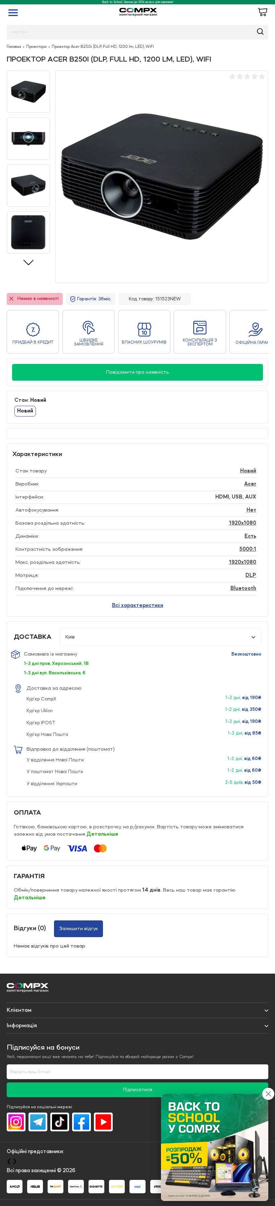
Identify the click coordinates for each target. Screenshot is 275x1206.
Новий (248, 471)
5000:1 (247, 549)
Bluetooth (243, 588)
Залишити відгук (78, 928)
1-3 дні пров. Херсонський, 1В (56, 663)
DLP (250, 575)
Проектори (36, 47)
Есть (250, 536)
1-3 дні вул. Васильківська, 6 (55, 673)
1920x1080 (242, 523)
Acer (250, 484)
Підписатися (137, 1089)
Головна (14, 47)
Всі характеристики (137, 605)
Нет (251, 510)
